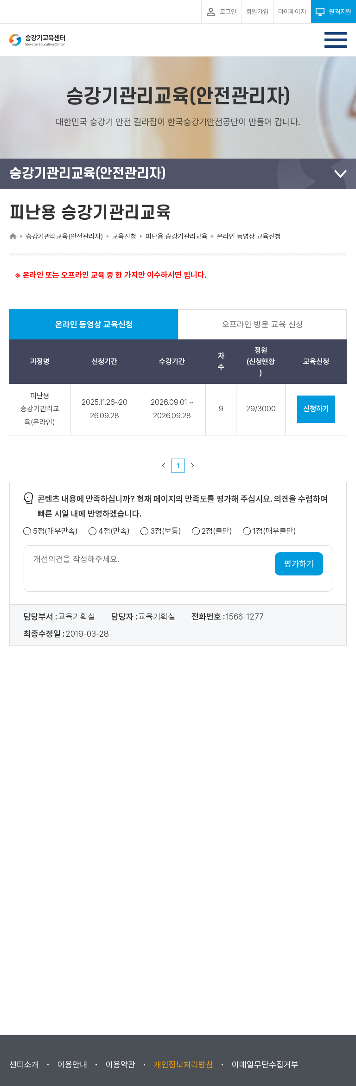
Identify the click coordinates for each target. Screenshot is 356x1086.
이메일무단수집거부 (265, 1064)
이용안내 (72, 1064)
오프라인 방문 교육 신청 (262, 324)
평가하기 (299, 564)
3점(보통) (165, 531)
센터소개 (24, 1064)
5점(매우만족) (55, 531)
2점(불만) (217, 531)
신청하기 (316, 408)
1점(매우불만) (274, 531)
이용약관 (120, 1064)
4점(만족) (114, 531)
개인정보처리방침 (183, 1064)
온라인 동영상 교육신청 (94, 329)
